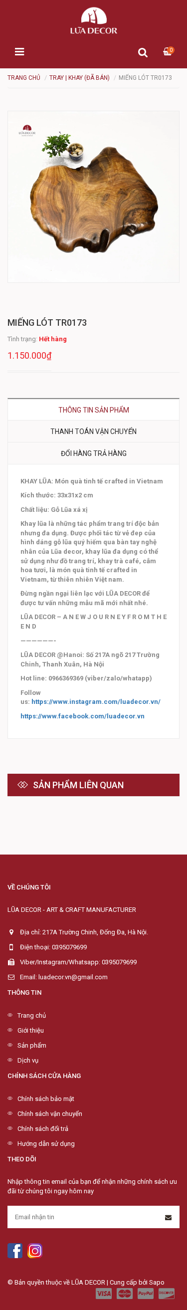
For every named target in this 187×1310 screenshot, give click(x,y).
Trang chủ (31, 1015)
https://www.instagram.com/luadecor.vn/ (96, 701)
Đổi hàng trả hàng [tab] (94, 453)
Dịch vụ (27, 1060)
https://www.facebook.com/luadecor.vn (82, 716)
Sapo (157, 1282)
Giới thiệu (30, 1030)
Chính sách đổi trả (42, 1128)
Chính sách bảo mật (45, 1098)
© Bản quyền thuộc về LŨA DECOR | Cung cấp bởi (78, 1282)
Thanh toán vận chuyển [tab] (93, 432)
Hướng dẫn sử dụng (46, 1143)
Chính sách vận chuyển (49, 1113)
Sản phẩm (31, 1045)
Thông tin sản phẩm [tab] (93, 410)
